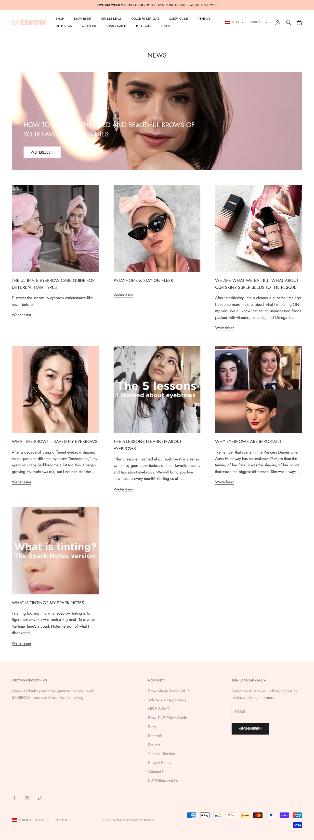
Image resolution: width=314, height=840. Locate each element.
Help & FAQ (64, 26)
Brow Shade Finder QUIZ (169, 691)
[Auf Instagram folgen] (27, 798)
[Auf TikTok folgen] (39, 798)
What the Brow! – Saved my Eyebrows (54, 441)
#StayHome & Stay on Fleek (143, 280)
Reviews (204, 18)
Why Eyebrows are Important (248, 441)
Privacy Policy (159, 762)
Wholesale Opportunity (167, 700)
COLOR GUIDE (178, 18)
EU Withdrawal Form (165, 780)
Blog (152, 727)
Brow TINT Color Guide (167, 718)
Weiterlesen (42, 152)
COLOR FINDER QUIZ (145, 18)
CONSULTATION (116, 26)
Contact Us (157, 771)
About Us (89, 26)
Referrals (155, 735)
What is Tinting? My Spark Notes (48, 603)
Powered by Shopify (140, 820)
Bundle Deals (111, 18)
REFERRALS (143, 26)
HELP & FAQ (159, 709)
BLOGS (165, 26)
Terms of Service (161, 753)
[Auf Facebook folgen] (14, 798)
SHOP (60, 18)
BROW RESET (83, 18)
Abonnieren (250, 728)
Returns (154, 745)
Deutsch (256, 22)
